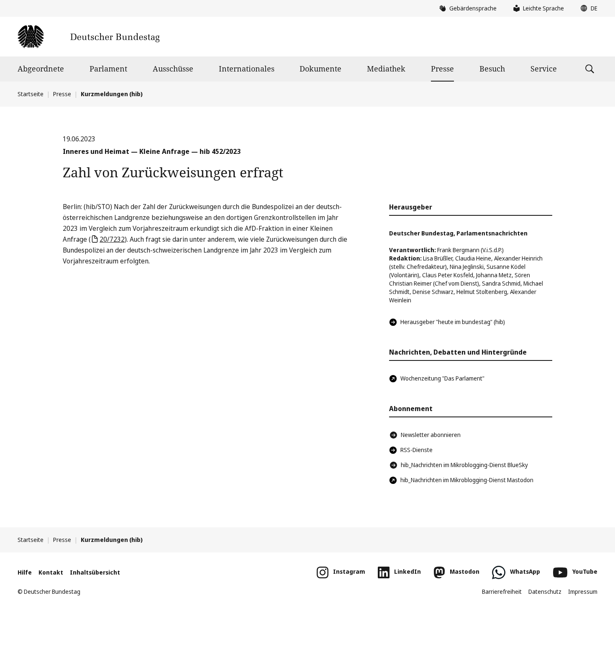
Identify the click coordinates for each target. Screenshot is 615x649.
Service (543, 69)
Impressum (582, 591)
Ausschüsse (173, 69)
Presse (442, 69)
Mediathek (386, 69)
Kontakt (50, 572)
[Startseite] (88, 36)
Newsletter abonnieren (431, 435)
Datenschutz (544, 591)
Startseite (31, 94)
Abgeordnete (41, 69)
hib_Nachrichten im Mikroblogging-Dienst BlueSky (464, 465)
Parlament (108, 69)
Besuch (492, 69)
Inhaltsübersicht (95, 572)
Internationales (246, 69)
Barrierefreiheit (502, 591)
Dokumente (320, 69)
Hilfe (25, 572)
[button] (587, 8)
